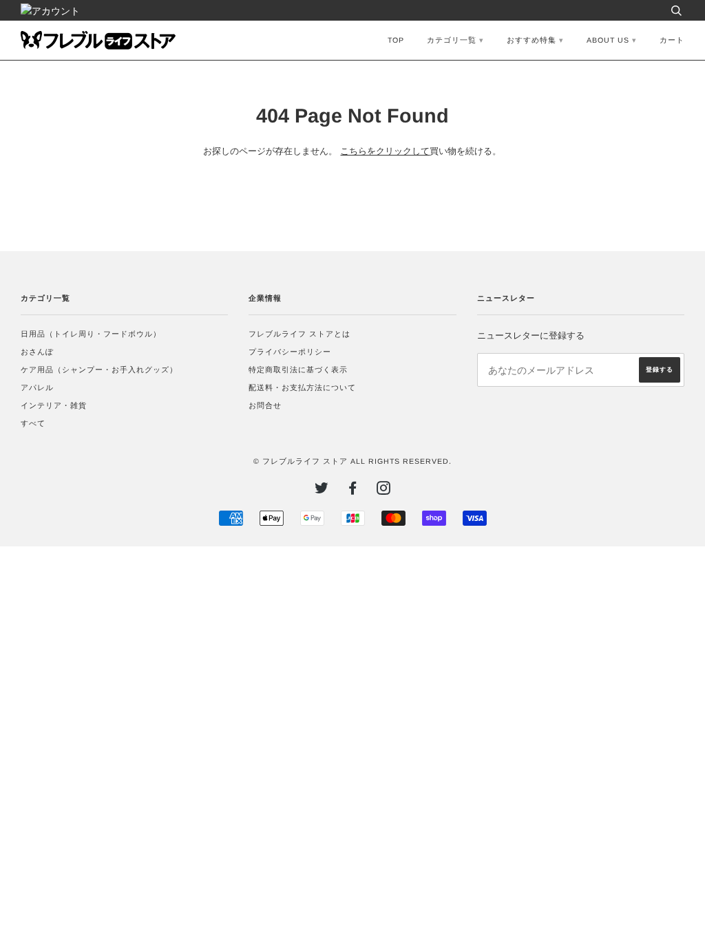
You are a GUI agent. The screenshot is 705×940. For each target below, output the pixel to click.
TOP (396, 40)
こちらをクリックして (385, 151)
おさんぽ (37, 352)
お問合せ (265, 405)
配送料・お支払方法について (302, 387)
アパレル (37, 387)
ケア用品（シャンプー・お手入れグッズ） (99, 369)
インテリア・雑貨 (54, 405)
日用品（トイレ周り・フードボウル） (91, 334)
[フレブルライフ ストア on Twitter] (322, 491)
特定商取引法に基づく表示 (298, 369)
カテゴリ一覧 (451, 40)
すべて (33, 423)
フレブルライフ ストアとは (299, 334)
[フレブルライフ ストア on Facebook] (353, 491)
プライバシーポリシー (290, 352)
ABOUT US (608, 40)
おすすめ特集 (531, 40)
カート (672, 40)
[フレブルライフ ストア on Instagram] (384, 491)
